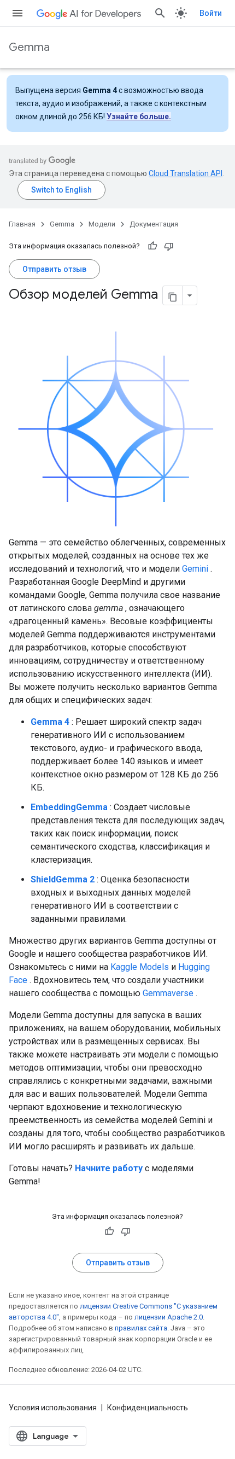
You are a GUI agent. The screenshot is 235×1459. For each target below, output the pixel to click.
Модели (102, 224)
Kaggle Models (139, 967)
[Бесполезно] (169, 246)
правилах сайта (141, 1328)
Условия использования (53, 1407)
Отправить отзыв (54, 269)
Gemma (29, 47)
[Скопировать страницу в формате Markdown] (173, 295)
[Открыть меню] (17, 13)
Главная (22, 224)
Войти (210, 13)
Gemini (195, 568)
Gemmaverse (168, 993)
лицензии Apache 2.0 (168, 1317)
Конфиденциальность (147, 1407)
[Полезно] (152, 246)
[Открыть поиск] (160, 13)
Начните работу (109, 1168)
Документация (154, 224)
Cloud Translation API (185, 173)
